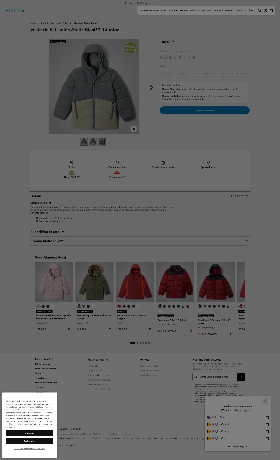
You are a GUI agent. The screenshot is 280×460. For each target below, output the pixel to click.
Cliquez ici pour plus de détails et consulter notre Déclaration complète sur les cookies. (29, 424)
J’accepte (29, 433)
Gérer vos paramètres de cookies (29, 448)
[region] (29, 425)
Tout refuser (29, 441)
